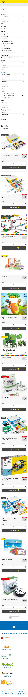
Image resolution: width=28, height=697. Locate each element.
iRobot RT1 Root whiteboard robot (10, 599)
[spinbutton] (14, 163)
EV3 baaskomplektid (7, 50)
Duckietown (3, 11)
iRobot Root (5, 21)
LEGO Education (4, 36)
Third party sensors (5, 109)
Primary (2, 100)
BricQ (3, 45)
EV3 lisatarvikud (4, 55)
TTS (2, 23)
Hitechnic (4, 117)
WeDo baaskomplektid (9, 93)
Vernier (4, 112)
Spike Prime (5, 38)
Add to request (13, 167)
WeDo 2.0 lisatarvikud (9, 98)
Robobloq (3, 31)
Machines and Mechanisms (8, 53)
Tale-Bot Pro (5, 276)
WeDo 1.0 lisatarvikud (9, 95)
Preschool (3, 60)
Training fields (4, 119)
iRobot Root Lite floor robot (8, 397)
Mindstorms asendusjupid (7, 57)
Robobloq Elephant (6, 357)
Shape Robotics (6, 19)
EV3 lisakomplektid (6, 48)
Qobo (3, 69)
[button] (25, 163)
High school (3, 14)
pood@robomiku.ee (21, 694)
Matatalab (3, 26)
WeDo (3, 91)
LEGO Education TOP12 (7, 41)
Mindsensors (5, 114)
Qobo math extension (7, 559)
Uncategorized (4, 34)
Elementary (3, 72)
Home (2, 4)
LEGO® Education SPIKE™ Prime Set (10, 155)
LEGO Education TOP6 (7, 43)
